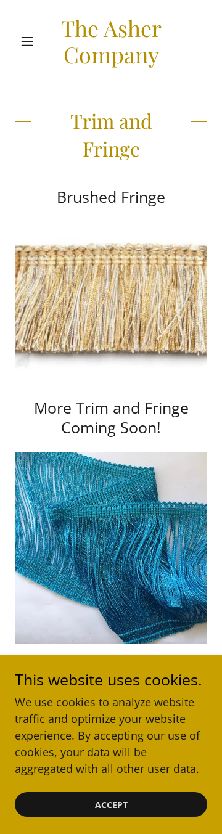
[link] (111, 41)
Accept (111, 805)
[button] (29, 41)
